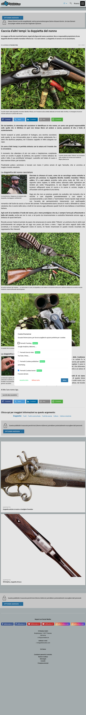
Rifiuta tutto (36, 380)
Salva (64, 380)
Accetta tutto (24, 380)
